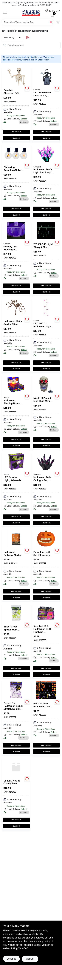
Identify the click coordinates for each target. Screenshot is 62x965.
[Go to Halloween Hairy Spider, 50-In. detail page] (16, 308)
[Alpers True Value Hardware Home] (31, 13)
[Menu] (5, 12)
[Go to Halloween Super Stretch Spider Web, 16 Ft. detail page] (16, 690)
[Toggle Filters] (27, 37)
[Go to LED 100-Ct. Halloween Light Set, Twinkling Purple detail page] (46, 308)
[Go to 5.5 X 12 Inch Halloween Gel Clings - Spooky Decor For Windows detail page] (46, 690)
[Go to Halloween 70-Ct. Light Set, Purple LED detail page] (46, 154)
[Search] (51, 21)
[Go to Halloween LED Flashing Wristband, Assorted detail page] (46, 613)
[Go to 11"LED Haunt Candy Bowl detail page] (16, 767)
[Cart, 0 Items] (52, 15)
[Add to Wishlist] (27, 88)
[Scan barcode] (57, 22)
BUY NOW (16, 138)
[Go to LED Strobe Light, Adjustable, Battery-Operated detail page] (16, 462)
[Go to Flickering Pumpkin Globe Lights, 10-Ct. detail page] (16, 154)
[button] (51, 10)
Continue (11, 959)
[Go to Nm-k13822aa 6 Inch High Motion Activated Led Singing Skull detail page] (46, 385)
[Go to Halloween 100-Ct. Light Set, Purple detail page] (46, 462)
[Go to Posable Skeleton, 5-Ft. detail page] (16, 77)
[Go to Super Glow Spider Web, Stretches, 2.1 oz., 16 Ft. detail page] (16, 613)
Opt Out (30, 959)
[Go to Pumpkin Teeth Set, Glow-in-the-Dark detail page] (46, 539)
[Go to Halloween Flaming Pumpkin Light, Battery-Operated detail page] (16, 385)
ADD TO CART (16, 132)
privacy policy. (43, 941)
